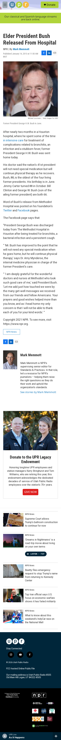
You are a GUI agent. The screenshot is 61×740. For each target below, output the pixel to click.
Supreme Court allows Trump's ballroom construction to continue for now (41, 522)
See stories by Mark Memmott (38, 392)
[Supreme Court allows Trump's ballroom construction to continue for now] (13, 520)
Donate (51, 4)
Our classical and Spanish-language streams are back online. (30, 18)
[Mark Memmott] (10, 359)
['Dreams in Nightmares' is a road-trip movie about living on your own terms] (13, 540)
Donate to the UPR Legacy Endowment (30, 459)
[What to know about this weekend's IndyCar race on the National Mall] (13, 616)
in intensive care (13, 140)
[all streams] (57, 736)
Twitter (7, 210)
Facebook (24, 210)
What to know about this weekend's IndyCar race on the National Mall (39, 619)
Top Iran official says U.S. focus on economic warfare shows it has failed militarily (40, 598)
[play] (5, 736)
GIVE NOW (30, 492)
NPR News (11, 332)
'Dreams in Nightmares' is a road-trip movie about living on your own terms (40, 543)
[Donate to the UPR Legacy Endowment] (30, 430)
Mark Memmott (21, 49)
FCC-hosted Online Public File (20, 668)
